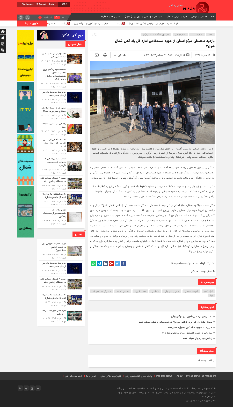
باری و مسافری (172, 16)
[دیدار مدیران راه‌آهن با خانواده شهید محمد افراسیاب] (61, 165)
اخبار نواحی (180, 34)
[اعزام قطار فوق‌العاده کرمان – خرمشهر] (61, 315)
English (104, 16)
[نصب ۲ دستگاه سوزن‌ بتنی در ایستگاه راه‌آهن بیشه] (61, 183)
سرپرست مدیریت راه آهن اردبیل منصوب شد (190, 327)
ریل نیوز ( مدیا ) (133, 16)
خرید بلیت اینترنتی (153, 16)
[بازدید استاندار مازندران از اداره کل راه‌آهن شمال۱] (61, 199)
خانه (213, 16)
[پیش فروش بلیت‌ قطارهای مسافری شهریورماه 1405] (61, 113)
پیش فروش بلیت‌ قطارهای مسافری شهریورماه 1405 (187, 333)
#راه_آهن (208, 291)
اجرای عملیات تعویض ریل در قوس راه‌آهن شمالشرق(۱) (182, 23)
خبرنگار (194, 271)
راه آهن (155, 291)
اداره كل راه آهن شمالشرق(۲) (156, 34)
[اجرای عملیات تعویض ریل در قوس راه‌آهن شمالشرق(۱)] (61, 250)
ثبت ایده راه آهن (73, 376)
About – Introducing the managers (196, 376)
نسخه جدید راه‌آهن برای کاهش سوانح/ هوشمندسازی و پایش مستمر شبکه (51, 23)
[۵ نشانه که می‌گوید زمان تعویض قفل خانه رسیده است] (61, 146)
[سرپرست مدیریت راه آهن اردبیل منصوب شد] (61, 97)
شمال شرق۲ (140, 291)
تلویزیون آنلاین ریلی (110, 376)
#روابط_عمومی (191, 291)
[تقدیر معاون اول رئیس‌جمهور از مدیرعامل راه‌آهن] (61, 216)
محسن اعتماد (123, 291)
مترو (185, 16)
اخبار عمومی (197, 34)
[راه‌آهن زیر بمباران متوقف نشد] (61, 129)
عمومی (203, 16)
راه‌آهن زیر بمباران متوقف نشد (197, 338)
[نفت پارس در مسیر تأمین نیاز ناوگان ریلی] (61, 59)
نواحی (194, 16)
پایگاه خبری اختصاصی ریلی (138, 376)
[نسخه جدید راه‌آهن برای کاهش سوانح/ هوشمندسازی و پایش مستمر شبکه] (61, 78)
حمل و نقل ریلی (172, 291)
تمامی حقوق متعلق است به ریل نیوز (200, 400)
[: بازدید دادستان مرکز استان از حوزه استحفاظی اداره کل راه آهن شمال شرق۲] (96, 55)
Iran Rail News (164, 376)
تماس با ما (116, 16)
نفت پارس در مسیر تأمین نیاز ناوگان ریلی (121, 23)
